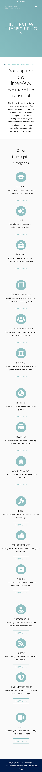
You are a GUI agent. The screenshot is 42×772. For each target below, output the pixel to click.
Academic (21, 186)
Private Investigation (21, 686)
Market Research (21, 544)
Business (21, 254)
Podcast (21, 652)
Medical (21, 578)
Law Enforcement (21, 470)
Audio (21, 220)
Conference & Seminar (21, 328)
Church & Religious (21, 294)
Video (21, 726)
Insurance (21, 436)
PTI (29, 765)
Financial (21, 362)
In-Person (21, 402)
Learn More (21, 200)
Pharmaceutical (21, 618)
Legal (21, 510)
